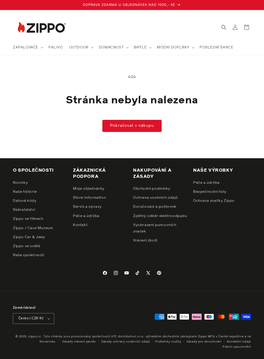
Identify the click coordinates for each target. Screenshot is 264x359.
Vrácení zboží (145, 240)
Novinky (20, 183)
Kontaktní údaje (239, 341)
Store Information (89, 197)
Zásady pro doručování (204, 341)
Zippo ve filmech (28, 219)
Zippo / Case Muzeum (33, 228)
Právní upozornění (236, 346)
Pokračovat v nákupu (132, 126)
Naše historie (25, 192)
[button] (27, 47)
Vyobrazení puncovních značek (154, 228)
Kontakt (80, 225)
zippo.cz (34, 336)
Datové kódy (25, 201)
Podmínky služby (168, 341)
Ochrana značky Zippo (214, 201)
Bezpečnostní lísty (210, 192)
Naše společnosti (28, 255)
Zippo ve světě (26, 246)
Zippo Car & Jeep (29, 237)
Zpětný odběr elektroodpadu (160, 216)
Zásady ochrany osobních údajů (125, 341)
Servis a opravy (87, 206)
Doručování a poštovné (154, 206)
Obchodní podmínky (151, 188)
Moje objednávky (89, 188)
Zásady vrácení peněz (79, 341)
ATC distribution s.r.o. (127, 336)
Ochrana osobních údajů (155, 197)
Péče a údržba (86, 216)
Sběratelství (24, 210)
